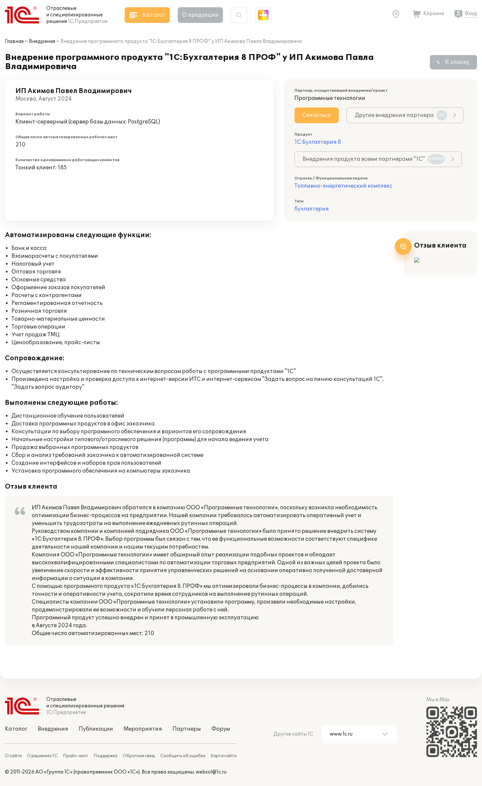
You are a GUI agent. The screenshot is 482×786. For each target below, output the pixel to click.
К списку (457, 62)
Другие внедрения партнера (400, 115)
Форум (220, 729)
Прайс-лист (75, 755)
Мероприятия (143, 729)
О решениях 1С (42, 755)
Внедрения (42, 41)
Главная (14, 41)
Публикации (96, 729)
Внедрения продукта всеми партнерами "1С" (373, 159)
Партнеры (186, 729)
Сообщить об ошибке (182, 755)
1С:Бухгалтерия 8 (317, 142)
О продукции (200, 15)
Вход (471, 13)
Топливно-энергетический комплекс (343, 186)
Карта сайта (224, 755)
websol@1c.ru (211, 772)
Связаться (316, 115)
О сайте (13, 755)
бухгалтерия (311, 209)
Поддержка (105, 755)
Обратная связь (139, 755)
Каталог (16, 729)
